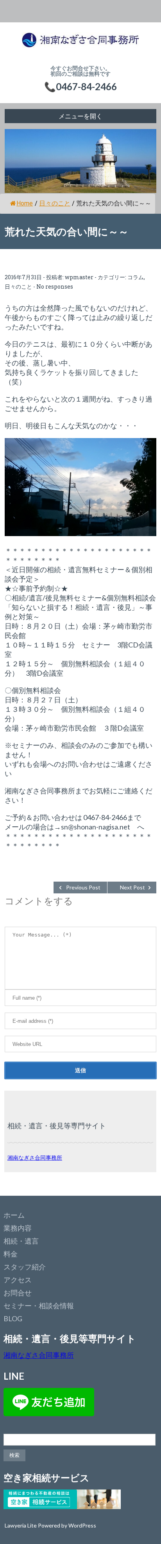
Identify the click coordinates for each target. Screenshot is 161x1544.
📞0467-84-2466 (80, 86)
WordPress (82, 1525)
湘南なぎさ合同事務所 (34, 1157)
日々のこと (54, 203)
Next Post (132, 887)
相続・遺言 (21, 1241)
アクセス (18, 1279)
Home (24, 203)
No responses (54, 286)
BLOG (13, 1318)
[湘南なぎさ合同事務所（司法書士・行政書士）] (80, 44)
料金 (11, 1253)
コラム (135, 277)
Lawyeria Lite (21, 1525)
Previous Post (83, 887)
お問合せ (18, 1292)
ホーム (14, 1215)
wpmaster (79, 277)
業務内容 (18, 1228)
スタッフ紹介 (25, 1266)
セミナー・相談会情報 (39, 1305)
